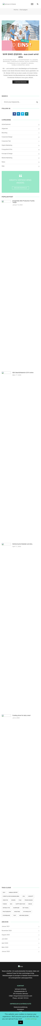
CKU (24, 896)
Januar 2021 (6, 926)
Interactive (6, 907)
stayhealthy (27, 911)
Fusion (5, 904)
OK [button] (21, 1022)
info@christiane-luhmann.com (22, 996)
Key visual (26, 907)
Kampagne (16, 907)
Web (3, 166)
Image (30, 904)
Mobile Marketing (18, 65)
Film (20, 900)
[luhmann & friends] (9, 4)
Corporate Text (6, 141)
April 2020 (5, 943)
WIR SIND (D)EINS (23, 915)
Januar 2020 (6, 951)
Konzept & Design (27, 63)
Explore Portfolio (20, 187)
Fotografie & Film (13, 63)
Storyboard (6, 915)
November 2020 (7, 930)
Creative (5, 900)
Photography (7, 911)
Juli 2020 (5, 939)
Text (14, 915)
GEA (11, 904)
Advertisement (23, 60)
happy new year (20, 904)
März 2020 (5, 947)
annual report (13, 892)
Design (13, 900)
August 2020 (6, 935)
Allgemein (34, 60)
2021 (4, 892)
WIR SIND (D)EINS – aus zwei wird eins (20, 55)
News (27, 65)
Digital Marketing (31, 61)
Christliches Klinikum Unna (11, 896)
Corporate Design (17, 61)
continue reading (20, 82)
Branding (6, 61)
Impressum (20, 1009)
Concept (30, 896)
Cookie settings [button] (31, 1019)
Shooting (17, 911)
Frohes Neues (29, 900)
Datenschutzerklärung (20, 1007)
